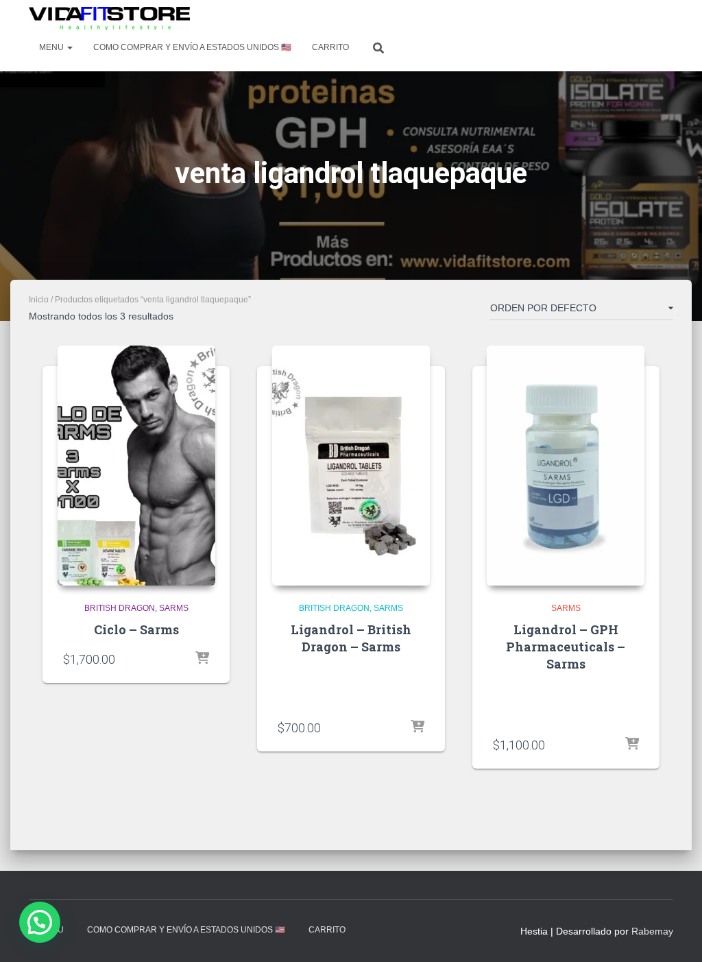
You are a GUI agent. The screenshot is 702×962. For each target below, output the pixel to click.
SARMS (174, 608)
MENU (52, 47)
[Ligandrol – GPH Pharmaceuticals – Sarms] (565, 466)
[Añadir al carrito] (202, 659)
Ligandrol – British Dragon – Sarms (351, 638)
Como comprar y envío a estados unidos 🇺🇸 (192, 47)
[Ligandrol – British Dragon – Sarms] (351, 466)
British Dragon (119, 608)
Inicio (39, 299)
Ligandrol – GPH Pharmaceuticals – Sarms (565, 646)
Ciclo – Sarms (136, 629)
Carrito (330, 47)
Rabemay (652, 931)
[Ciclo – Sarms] (136, 466)
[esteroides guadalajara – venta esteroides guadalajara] (109, 18)
